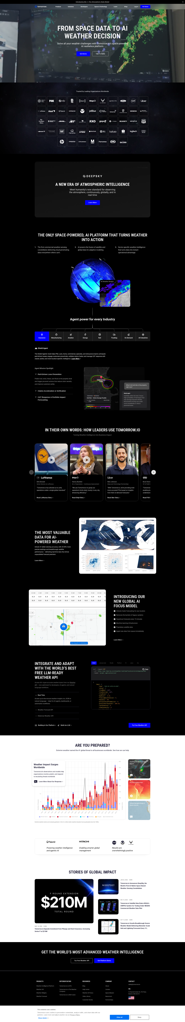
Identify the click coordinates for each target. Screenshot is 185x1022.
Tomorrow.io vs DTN (65, 986)
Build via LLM (65, 725)
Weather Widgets (41, 993)
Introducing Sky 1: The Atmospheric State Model (92, 2)
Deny (139, 1017)
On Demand (129, 338)
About (107, 986)
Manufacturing (56, 338)
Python (119, 663)
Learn (115, 6)
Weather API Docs (87, 993)
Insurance (41, 338)
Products (58, 6)
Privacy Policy (75, 1015)
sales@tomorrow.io (134, 984)
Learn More (92, 203)
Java (131, 663)
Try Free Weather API (139, 725)
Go (138, 663)
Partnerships (109, 1000)
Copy (146, 669)
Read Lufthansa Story (44, 498)
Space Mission (109, 993)
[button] (57, 695)
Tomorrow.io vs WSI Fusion (67, 995)
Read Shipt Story (78, 498)
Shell (93, 663)
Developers (84, 6)
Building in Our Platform (46, 725)
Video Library (86, 996)
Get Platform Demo (104, 961)
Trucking (114, 338)
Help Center (85, 989)
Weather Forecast (41, 996)
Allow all (119, 1017)
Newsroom (108, 996)
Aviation (71, 338)
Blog (83, 986)
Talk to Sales (100, 54)
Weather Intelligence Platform (45, 986)
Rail (99, 338)
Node (111, 663)
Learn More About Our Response (50, 781)
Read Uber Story (113, 498)
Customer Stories (87, 1000)
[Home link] (41, 6)
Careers (107, 989)
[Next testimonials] (153, 472)
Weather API (40, 989)
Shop (125, 6)
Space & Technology (100, 6)
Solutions (71, 6)
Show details (42, 1018)
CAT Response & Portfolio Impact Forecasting (51, 398)
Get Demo (145, 6)
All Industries (143, 338)
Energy (85, 338)
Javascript (102, 663)
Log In (136, 6)
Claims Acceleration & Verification (52, 391)
